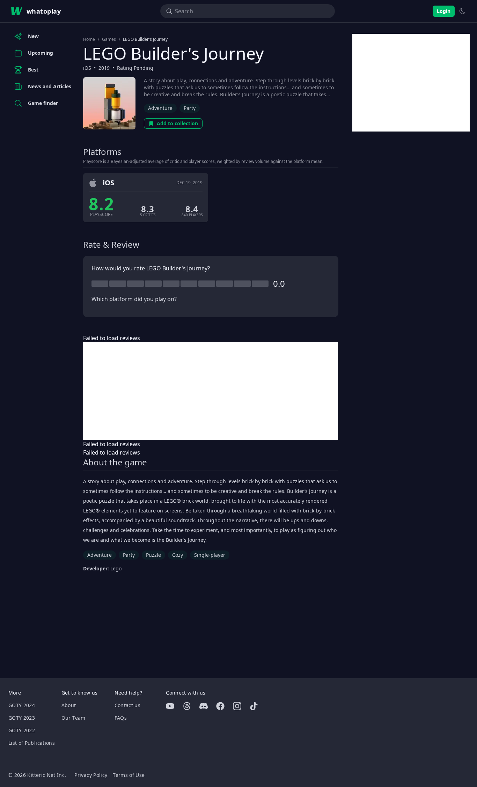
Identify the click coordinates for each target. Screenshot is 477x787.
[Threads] (187, 706)
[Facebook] (220, 706)
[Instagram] (237, 706)
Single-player (209, 555)
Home (89, 39)
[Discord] (203, 706)
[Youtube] (170, 706)
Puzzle (153, 555)
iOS (87, 68)
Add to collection (177, 123)
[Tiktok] (254, 706)
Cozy (177, 555)
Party (190, 108)
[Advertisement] (210, 391)
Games (109, 39)
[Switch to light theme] (462, 11)
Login (443, 11)
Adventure (160, 108)
